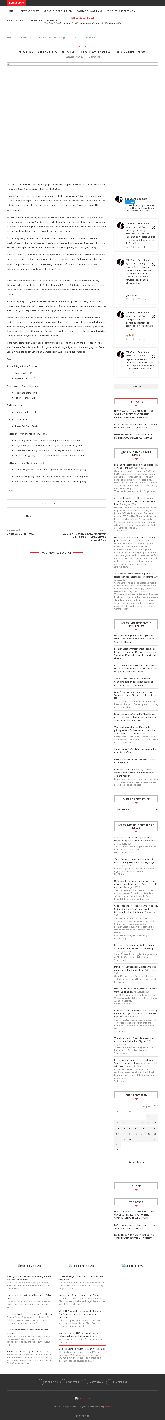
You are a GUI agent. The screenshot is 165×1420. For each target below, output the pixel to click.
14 (142, 1128)
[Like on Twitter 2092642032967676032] (140, 247)
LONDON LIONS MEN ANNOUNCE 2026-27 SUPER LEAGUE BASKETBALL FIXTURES (134, 436)
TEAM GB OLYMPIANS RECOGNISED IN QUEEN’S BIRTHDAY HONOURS (56, 581)
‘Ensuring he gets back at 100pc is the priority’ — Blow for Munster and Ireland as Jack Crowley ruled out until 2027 (135, 730)
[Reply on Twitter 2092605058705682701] (128, 339)
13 (136, 1128)
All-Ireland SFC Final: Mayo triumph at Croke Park (47, 61)
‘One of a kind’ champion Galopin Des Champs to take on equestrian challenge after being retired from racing (133, 681)
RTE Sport (139, 1265)
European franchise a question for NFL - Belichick (30, 1314)
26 (130, 1139)
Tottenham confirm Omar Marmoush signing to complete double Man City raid (135, 1040)
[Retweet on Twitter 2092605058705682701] (134, 339)
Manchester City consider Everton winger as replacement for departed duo (135, 968)
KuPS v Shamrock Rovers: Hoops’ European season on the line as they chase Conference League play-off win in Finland (135, 668)
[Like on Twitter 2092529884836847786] (140, 373)
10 (117, 1128)
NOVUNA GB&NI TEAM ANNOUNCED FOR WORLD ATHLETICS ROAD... (65, 3)
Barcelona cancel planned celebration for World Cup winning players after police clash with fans (136, 1063)
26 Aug (142, 227)
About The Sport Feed (58, 11)
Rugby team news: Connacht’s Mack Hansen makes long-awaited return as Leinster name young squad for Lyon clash (135, 717)
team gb (12, 491)
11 (123, 1128)
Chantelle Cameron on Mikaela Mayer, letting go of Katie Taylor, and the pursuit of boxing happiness (136, 1013)
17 (117, 1133)
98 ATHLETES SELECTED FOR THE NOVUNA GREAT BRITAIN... (49, 58)
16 (155, 1128)
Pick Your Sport (28, 11)
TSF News (82, 47)
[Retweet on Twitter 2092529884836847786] (134, 373)
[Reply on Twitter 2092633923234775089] (128, 299)
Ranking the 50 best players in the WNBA (79, 1295)
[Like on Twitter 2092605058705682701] (140, 339)
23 (155, 1133)
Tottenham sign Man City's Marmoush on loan (28, 1351)
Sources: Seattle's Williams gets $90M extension (82, 1348)
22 (148, 1133)
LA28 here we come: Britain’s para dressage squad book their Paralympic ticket (135, 426)
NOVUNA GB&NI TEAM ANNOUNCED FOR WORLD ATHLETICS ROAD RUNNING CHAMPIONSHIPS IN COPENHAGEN (134, 414)
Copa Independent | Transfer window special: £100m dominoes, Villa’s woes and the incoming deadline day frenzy (136, 908)
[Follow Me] (121, 1170)
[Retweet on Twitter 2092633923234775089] (134, 299)
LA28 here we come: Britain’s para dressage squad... (59, 6)
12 (130, 1128)
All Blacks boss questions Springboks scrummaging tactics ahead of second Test (134, 839)
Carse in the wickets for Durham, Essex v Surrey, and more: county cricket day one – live (134, 501)
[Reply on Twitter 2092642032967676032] (128, 247)
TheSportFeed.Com (137, 223)
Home (10, 11)
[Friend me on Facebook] (116, 1170)
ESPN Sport (87, 1265)
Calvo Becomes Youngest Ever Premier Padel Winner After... (53, 40)
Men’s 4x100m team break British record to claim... (47, 37)
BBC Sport (35, 1265)
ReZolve (108, 1406)
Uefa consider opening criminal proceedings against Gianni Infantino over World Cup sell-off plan (135, 884)
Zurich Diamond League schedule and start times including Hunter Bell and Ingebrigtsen (135, 861)
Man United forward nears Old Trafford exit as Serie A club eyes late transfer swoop (135, 947)
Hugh (30, 515)
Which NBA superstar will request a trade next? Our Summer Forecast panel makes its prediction (81, 1314)
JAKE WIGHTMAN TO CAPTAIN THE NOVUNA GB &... (44, 43)
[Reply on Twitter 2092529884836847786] (128, 373)
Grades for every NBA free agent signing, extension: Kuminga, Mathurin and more (79, 1334)
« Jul (116, 1149)
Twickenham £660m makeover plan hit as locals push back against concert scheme (134, 575)
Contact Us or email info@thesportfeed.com (106, 11)
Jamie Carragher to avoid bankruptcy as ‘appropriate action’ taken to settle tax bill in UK (135, 695)
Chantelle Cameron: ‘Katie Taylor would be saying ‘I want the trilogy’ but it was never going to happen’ (135, 772)
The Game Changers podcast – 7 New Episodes (56, 594)
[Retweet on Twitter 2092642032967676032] (134, 247)
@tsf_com (130, 227)
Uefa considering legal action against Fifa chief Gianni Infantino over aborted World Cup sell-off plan (134, 638)
